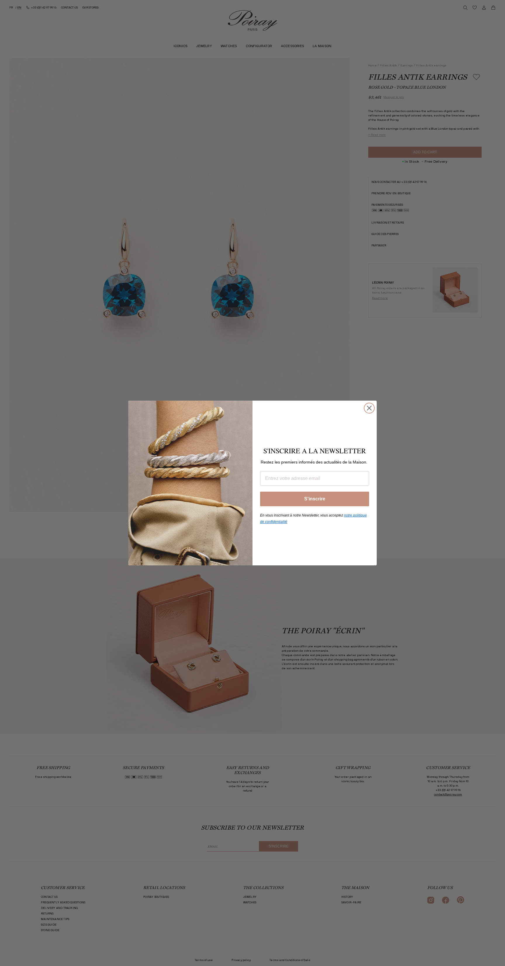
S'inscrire (314, 498)
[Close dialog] (369, 408)
